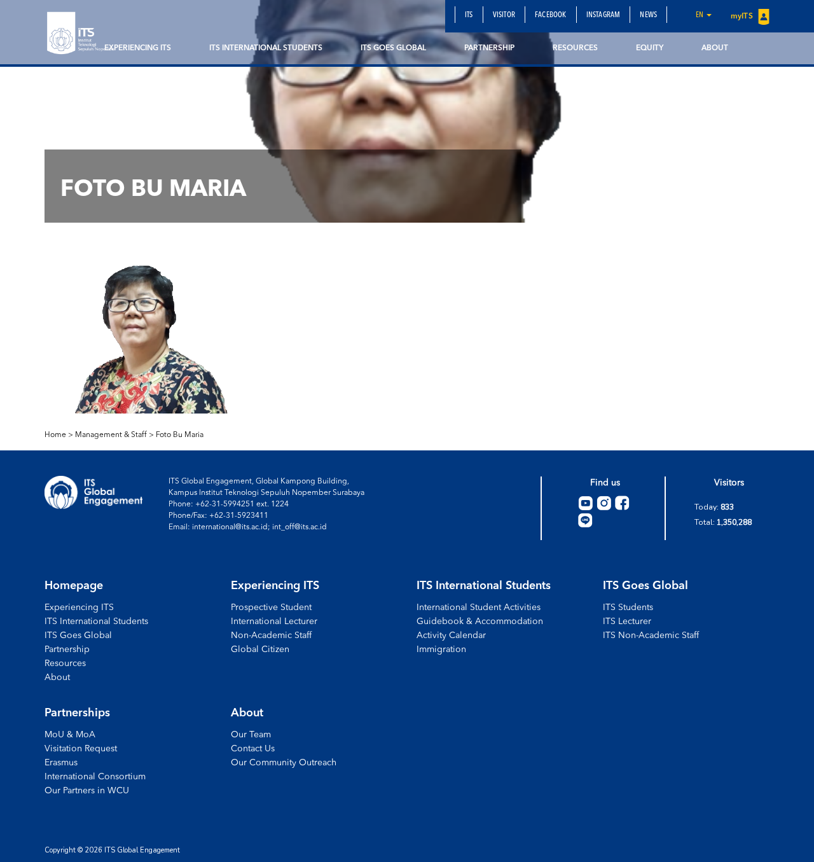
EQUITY (649, 48)
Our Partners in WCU (87, 790)
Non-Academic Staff (271, 635)
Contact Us (253, 748)
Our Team (251, 734)
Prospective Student (271, 607)
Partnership (489, 48)
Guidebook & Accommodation (480, 621)
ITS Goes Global (393, 48)
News (648, 15)
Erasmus (61, 762)
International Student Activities (479, 607)
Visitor (504, 15)
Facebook (551, 15)
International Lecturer (274, 621)
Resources (575, 48)
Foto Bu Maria (180, 435)
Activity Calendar (451, 635)
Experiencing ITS (137, 48)
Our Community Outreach (283, 762)
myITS (743, 16)
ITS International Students (265, 48)
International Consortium (95, 776)
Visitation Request (81, 748)
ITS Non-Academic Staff (651, 635)
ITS (469, 15)
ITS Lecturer (627, 621)
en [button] (700, 15)
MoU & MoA (70, 734)
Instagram (603, 15)
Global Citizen (260, 649)
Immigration (441, 649)
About (714, 48)
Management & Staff (111, 435)
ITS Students (628, 607)
